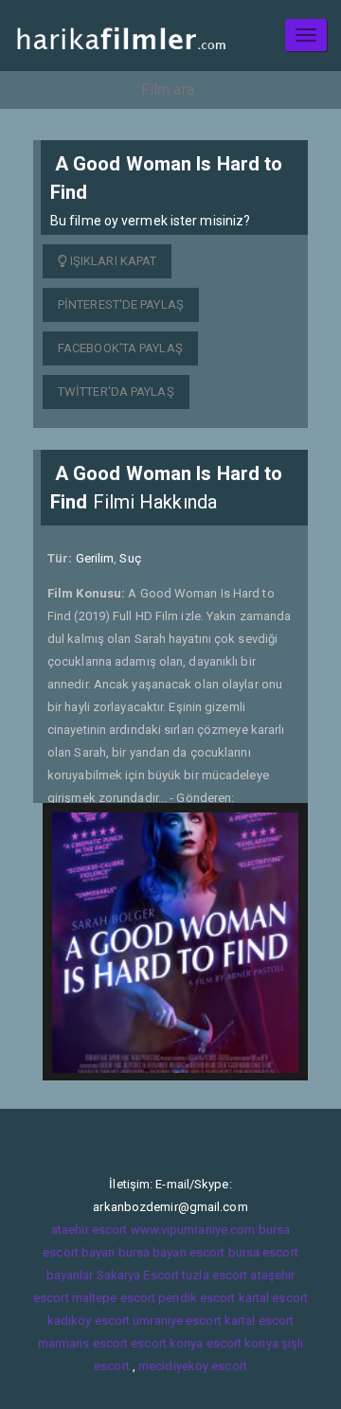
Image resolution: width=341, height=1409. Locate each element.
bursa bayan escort (171, 1252)
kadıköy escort (88, 1320)
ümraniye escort (177, 1320)
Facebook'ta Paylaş (120, 348)
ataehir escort (89, 1229)
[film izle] (121, 35)
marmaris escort (83, 1343)
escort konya (167, 1343)
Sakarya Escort (138, 1275)
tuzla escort (214, 1275)
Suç (129, 558)
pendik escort (196, 1298)
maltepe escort (113, 1298)
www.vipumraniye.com (193, 1229)
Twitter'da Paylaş (116, 391)
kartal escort (273, 1298)
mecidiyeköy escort (192, 1366)
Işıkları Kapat (112, 261)
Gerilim (95, 558)
